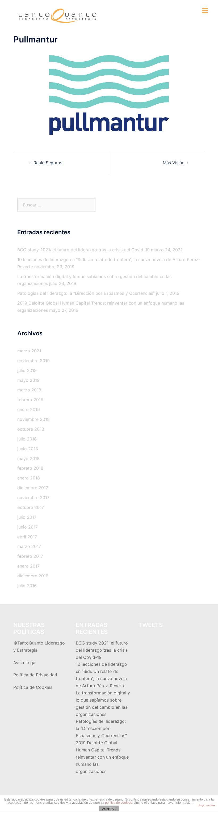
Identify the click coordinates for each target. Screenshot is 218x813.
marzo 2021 (29, 350)
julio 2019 (27, 370)
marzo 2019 (29, 389)
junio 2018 (27, 448)
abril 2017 (27, 536)
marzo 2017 (29, 546)
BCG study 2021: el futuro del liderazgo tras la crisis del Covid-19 (83, 249)
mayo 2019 (28, 380)
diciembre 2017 (32, 487)
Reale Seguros (47, 162)
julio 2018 (27, 439)
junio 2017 (27, 527)
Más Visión (174, 162)
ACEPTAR (109, 808)
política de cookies (118, 803)
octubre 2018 (30, 429)
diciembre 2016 (32, 575)
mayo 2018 (28, 458)
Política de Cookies (32, 687)
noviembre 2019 (33, 360)
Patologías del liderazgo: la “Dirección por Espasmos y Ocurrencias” (86, 293)
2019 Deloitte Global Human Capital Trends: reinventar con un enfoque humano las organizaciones (102, 757)
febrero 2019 (30, 399)
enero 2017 (28, 566)
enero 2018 (28, 478)
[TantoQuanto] (57, 15)
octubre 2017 (30, 507)
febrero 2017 (30, 556)
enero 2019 (28, 409)
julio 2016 (27, 585)
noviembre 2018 (33, 419)
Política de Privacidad (35, 674)
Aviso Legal (24, 662)
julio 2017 (26, 517)
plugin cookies (206, 805)
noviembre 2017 (33, 497)
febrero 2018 (30, 468)
